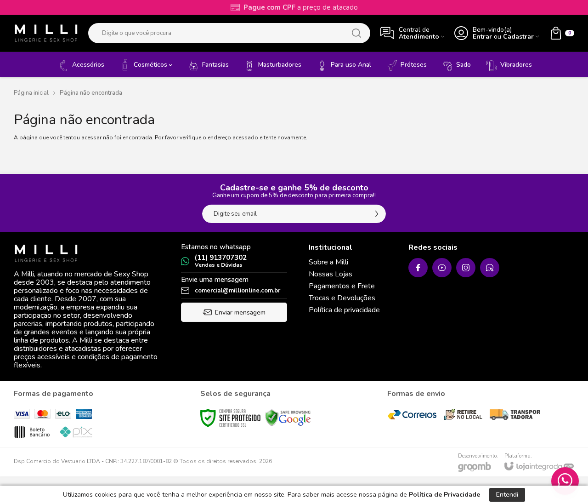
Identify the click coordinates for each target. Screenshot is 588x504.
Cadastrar (518, 36)
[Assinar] (377, 214)
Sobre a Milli (328, 262)
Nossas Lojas (330, 274)
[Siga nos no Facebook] (418, 267)
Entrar (482, 36)
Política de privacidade (344, 310)
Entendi (507, 494)
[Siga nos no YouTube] (442, 267)
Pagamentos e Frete (342, 286)
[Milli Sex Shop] (46, 33)
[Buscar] (356, 33)
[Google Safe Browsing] (288, 417)
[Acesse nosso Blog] (489, 267)
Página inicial (31, 93)
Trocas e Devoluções (342, 298)
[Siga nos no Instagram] (465, 267)
